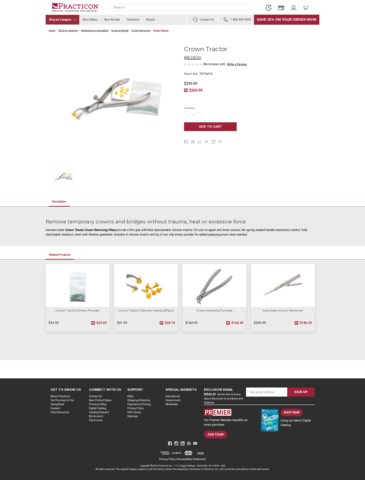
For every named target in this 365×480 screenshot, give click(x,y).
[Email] (193, 142)
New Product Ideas (100, 400)
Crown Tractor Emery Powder (78, 310)
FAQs (130, 396)
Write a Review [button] (237, 64)
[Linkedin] (213, 142)
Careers (55, 408)
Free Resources (60, 412)
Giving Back (57, 404)
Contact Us (95, 396)
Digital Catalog (97, 408)
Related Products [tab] (60, 254)
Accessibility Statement (191, 459)
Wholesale (172, 404)
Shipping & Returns (138, 400)
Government (173, 400)
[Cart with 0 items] (307, 7)
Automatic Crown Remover (283, 310)
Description (59, 201)
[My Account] (295, 7)
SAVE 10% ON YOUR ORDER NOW (287, 19)
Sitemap (132, 416)
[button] (229, 412)
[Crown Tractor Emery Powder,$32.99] (77, 285)
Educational (173, 396)
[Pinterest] (220, 142)
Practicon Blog (97, 404)
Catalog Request (99, 412)
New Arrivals (112, 19)
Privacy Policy (135, 408)
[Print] (200, 142)
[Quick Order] (269, 7)
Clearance (133, 19)
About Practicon (60, 396)
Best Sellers (90, 19)
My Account (96, 416)
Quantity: (189, 107)
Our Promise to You (62, 400)
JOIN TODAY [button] (215, 434)
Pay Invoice (95, 420)
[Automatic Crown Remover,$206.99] (283, 285)
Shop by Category (60, 19)
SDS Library (134, 412)
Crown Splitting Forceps (214, 310)
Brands (150, 19)
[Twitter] (206, 142)
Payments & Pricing (139, 404)
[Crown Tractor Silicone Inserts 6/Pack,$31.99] (146, 285)
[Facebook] (186, 142)
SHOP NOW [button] (291, 412)
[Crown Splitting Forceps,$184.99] (214, 285)
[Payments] (282, 7)
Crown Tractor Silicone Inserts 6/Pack (146, 310)
